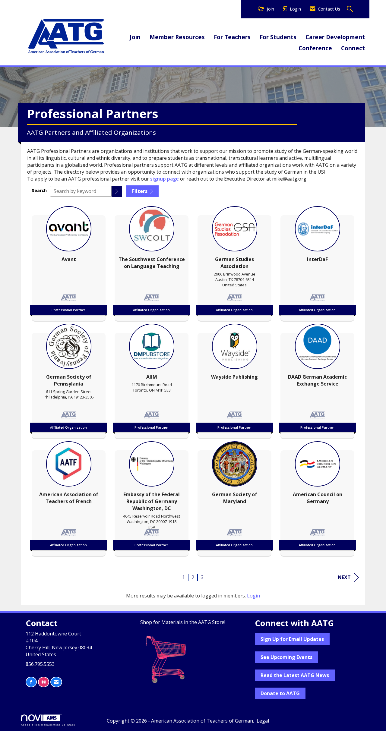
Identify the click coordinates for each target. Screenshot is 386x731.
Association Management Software (48, 724)
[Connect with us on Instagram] (43, 682)
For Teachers (232, 37)
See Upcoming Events (286, 657)
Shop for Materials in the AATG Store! (182, 622)
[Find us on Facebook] (31, 682)
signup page (165, 178)
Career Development (335, 37)
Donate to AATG (280, 693)
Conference (315, 48)
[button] (117, 191)
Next (344, 577)
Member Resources (177, 37)
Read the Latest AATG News (295, 675)
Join (135, 37)
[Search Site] (350, 9)
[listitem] (68, 262)
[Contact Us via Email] (56, 682)
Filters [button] (140, 191)
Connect (353, 48)
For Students (278, 37)
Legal (263, 720)
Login (253, 595)
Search (39, 190)
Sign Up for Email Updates (292, 639)
